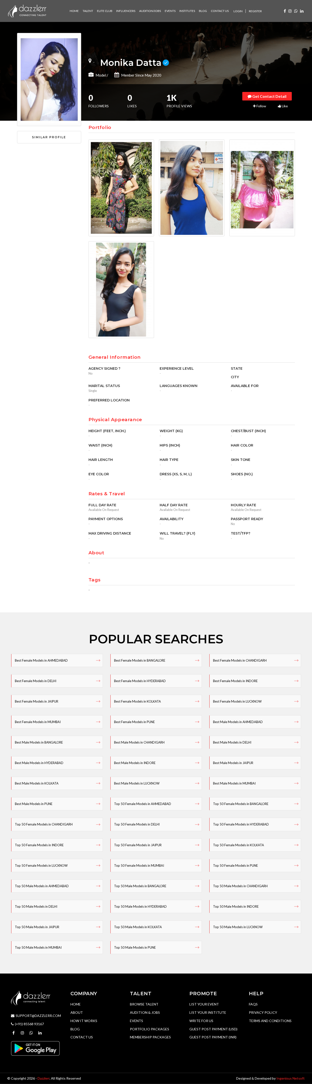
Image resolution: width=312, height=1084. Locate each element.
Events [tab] (170, 11)
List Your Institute (207, 1012)
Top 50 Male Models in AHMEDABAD (42, 886)
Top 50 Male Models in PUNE (135, 947)
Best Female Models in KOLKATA (137, 701)
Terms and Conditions (270, 1021)
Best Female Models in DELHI (35, 681)
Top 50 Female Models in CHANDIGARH (44, 824)
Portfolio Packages (149, 1029)
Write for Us (201, 1021)
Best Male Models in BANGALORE (39, 742)
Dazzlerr (43, 1078)
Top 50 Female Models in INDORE (39, 845)
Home (75, 1004)
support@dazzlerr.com (38, 1016)
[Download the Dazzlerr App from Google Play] (35, 1048)
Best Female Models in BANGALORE (139, 660)
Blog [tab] (203, 11)
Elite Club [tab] (104, 11)
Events (136, 1021)
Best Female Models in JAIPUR (36, 701)
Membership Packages (150, 1037)
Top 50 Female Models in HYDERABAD (241, 824)
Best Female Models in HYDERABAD (140, 681)
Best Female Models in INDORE (235, 681)
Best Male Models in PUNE (33, 804)
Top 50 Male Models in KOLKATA (138, 927)
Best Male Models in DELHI (232, 742)
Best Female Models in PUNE (134, 722)
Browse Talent (144, 1004)
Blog (75, 1029)
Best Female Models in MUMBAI (38, 722)
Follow (261, 106)
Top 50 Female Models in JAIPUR (138, 845)
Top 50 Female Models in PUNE (235, 865)
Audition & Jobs (145, 1012)
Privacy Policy (263, 1012)
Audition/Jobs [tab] (150, 11)
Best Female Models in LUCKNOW (237, 701)
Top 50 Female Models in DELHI (137, 824)
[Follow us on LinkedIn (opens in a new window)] (301, 11)
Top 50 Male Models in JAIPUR (37, 927)
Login (238, 11)
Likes (132, 101)
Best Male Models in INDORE (135, 763)
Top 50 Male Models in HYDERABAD (140, 906)
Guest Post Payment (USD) (213, 1029)
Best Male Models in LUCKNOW (136, 783)
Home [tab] (74, 11)
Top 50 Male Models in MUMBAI (38, 947)
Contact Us (81, 1037)
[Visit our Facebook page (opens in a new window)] (285, 11)
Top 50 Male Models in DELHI (36, 906)
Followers (98, 101)
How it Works (83, 1021)
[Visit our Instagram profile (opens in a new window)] (290, 11)
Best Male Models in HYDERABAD (39, 763)
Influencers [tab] (125, 11)
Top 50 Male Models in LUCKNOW (238, 927)
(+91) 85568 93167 (29, 1024)
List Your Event (204, 1004)
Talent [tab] (88, 11)
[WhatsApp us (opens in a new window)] (296, 11)
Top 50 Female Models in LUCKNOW (41, 865)
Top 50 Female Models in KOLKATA (238, 845)
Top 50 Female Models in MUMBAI (139, 865)
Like (284, 106)
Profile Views (179, 101)
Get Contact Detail (269, 96)
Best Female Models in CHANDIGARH (240, 660)
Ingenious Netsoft (290, 1078)
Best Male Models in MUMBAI (234, 783)
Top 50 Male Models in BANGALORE (140, 886)
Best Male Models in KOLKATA (36, 783)
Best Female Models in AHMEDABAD (41, 660)
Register (255, 11)
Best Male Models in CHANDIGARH (139, 742)
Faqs (253, 1004)
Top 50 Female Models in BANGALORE (240, 804)
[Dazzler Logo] (27, 11)
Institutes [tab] (187, 11)
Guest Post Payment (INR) (212, 1037)
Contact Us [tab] (220, 11)
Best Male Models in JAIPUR (233, 763)
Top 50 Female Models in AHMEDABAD (142, 804)
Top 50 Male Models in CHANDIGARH (240, 886)
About (76, 1012)
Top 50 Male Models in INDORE (236, 906)
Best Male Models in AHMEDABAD (238, 722)
